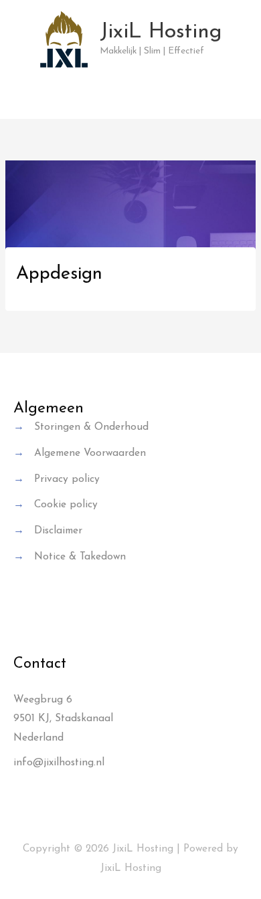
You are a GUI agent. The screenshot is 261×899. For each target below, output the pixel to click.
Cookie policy (66, 504)
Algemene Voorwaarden (90, 453)
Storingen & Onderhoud (91, 427)
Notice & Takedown (80, 556)
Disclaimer (58, 530)
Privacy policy (67, 479)
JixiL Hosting (161, 32)
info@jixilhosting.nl (58, 762)
